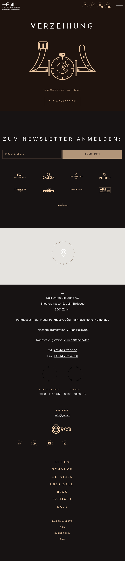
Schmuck (62, 469)
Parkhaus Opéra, (60, 319)
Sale (62, 506)
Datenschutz (62, 521)
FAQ (62, 539)
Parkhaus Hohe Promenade (90, 319)
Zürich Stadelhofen (76, 340)
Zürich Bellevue (77, 330)
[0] (100, 5)
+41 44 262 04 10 (65, 350)
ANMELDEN (92, 154)
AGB (62, 527)
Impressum (63, 533)
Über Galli (62, 484)
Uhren (62, 462)
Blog (62, 491)
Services (62, 477)
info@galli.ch (62, 415)
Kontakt (62, 499)
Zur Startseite (62, 101)
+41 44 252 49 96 (66, 356)
